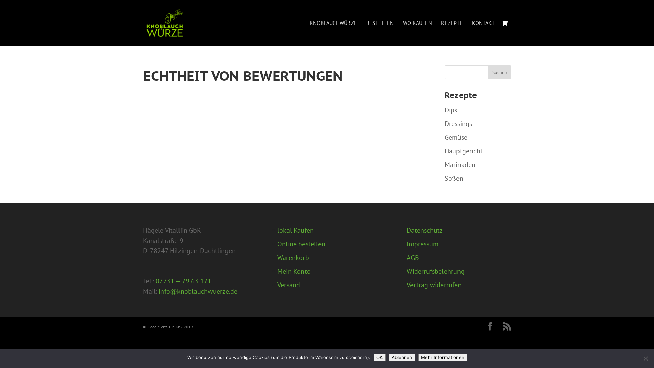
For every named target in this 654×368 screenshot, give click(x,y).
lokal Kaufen (295, 230)
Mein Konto (294, 271)
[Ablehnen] (645, 358)
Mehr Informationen (442, 357)
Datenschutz (425, 230)
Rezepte (452, 23)
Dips (451, 110)
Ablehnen (402, 357)
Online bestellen (301, 244)
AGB (413, 257)
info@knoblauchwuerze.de (198, 291)
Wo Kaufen (417, 23)
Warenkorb (293, 257)
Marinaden (460, 164)
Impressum (422, 244)
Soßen (454, 178)
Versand (288, 284)
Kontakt (483, 23)
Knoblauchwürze (333, 23)
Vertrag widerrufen (434, 284)
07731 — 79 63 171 (184, 281)
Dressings (458, 123)
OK (379, 357)
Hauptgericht (464, 151)
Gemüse (456, 137)
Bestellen (380, 23)
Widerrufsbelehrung (436, 271)
